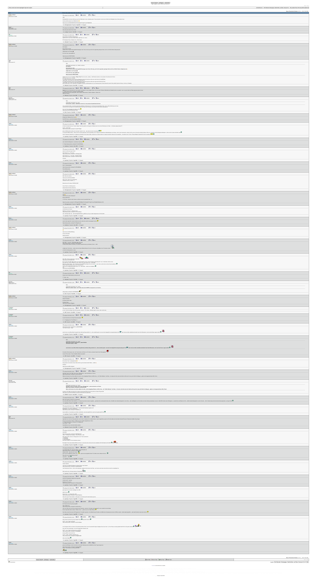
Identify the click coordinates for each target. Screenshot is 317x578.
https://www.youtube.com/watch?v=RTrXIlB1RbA (72, 167)
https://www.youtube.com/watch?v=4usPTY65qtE (72, 128)
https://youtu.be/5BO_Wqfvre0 (68, 366)
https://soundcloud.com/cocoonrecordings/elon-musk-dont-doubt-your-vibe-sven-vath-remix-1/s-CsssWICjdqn (84, 79)
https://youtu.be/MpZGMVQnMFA (69, 266)
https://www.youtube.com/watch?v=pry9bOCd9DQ (73, 91)
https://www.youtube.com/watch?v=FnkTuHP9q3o (72, 211)
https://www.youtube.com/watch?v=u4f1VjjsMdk (72, 450)
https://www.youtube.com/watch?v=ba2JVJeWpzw (72, 522)
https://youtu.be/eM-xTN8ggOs (68, 303)
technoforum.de (159, 565)
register (30, 7)
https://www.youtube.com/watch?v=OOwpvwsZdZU (72, 482)
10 (307, 11)
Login (25, 7)
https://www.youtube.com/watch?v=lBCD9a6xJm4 (72, 433)
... (301, 11)
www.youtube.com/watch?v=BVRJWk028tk (71, 291)
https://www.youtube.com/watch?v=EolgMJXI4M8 (72, 535)
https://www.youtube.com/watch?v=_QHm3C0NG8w (72, 326)
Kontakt (153, 565)
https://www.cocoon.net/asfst (69, 78)
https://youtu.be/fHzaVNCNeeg (68, 231)
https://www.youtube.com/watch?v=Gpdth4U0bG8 (72, 466)
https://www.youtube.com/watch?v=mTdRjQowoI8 (73, 422)
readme (163, 565)
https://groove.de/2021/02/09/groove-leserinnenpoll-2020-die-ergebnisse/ (77, 392)
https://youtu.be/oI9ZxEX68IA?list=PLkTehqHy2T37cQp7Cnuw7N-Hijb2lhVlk (77, 22)
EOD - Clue (66, 277)
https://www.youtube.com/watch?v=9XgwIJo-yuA (72, 222)
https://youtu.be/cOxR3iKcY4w (68, 259)
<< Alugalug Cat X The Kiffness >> (70, 319)
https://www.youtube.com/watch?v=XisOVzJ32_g (72, 506)
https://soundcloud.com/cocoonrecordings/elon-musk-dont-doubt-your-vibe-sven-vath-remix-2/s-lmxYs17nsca (84, 81)
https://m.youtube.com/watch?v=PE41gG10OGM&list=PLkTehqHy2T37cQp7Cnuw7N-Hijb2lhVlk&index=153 (83, 202)
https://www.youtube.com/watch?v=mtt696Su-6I (72, 409)
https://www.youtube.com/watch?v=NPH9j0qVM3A (72, 153)
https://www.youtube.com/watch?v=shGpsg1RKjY (72, 546)
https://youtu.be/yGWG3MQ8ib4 (69, 268)
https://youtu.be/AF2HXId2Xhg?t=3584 (70, 110)
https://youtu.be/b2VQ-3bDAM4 (69, 177)
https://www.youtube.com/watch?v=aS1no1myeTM (72, 374)
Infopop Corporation (161, 575)
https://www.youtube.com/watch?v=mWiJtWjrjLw (72, 531)
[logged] (84, 24)
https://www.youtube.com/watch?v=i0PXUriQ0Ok (72, 243)
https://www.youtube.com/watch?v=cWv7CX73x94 (72, 156)
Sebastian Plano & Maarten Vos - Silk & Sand (73, 39)
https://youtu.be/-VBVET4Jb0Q (72, 74)
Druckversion (12, 562)
